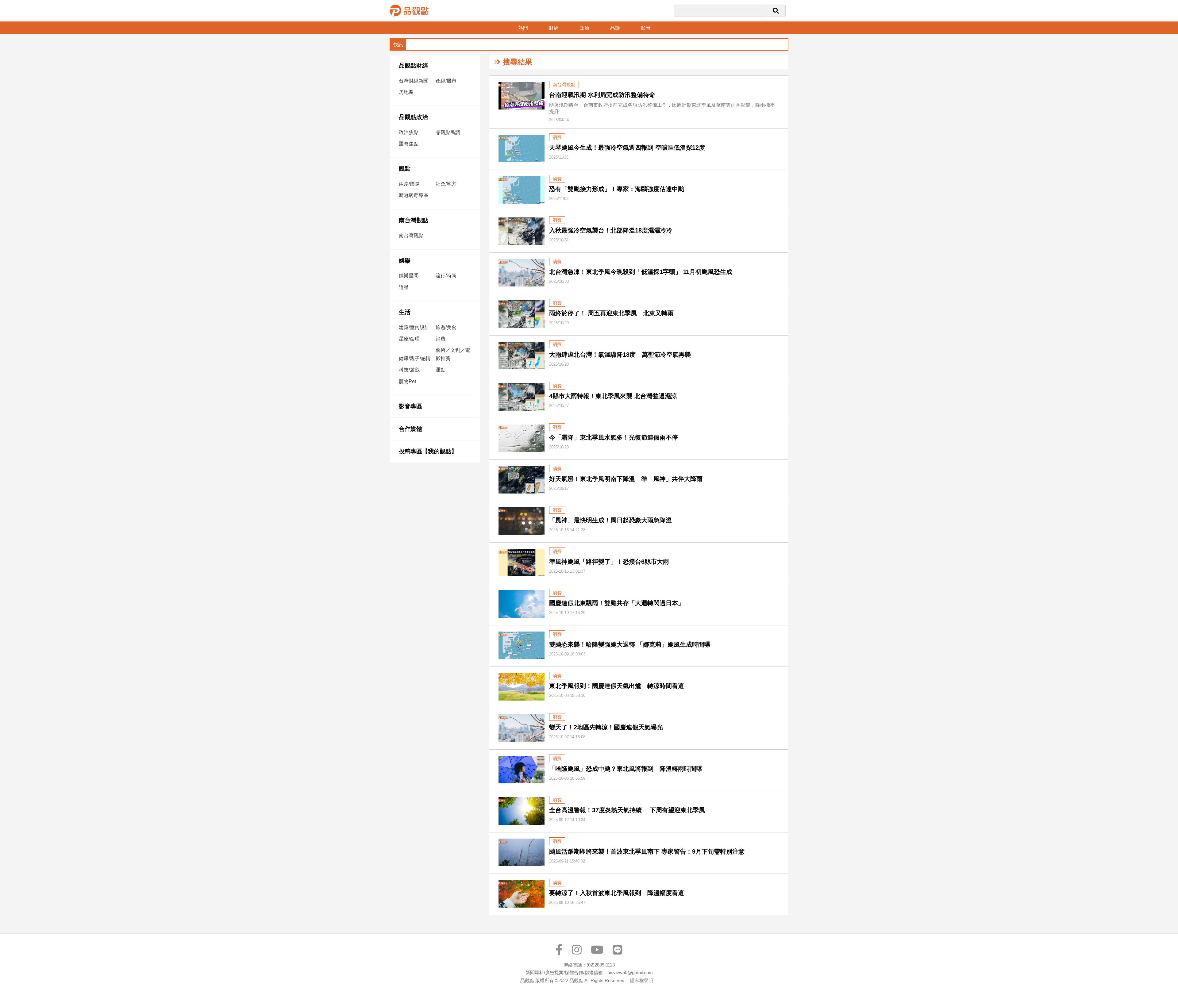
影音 (646, 28)
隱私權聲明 (641, 980)
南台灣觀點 (413, 220)
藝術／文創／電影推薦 (453, 354)
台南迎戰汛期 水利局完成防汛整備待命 (602, 94)
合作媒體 (410, 429)
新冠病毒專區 (413, 195)
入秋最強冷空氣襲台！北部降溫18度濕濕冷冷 (610, 230)
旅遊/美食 (446, 327)
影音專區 (410, 406)
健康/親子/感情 (415, 358)
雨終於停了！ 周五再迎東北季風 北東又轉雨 (611, 313)
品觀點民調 (448, 132)
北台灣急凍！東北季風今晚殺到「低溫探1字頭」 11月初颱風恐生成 (640, 271)
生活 (404, 312)
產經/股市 (446, 80)
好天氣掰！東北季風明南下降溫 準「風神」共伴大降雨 (626, 478)
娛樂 (404, 260)
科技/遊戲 (409, 369)
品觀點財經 (413, 65)
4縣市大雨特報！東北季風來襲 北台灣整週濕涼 (613, 396)
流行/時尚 (446, 275)
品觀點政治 (413, 117)
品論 (615, 28)
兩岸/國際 (409, 183)
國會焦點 (408, 143)
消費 (440, 338)
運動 (440, 369)
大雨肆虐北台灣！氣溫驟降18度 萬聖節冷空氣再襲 (620, 354)
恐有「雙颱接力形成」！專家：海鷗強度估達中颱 (616, 189)
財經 (554, 28)
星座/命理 (409, 338)
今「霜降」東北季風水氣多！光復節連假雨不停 (613, 437)
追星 (404, 287)
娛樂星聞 (408, 275)
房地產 (406, 92)
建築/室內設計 (414, 327)
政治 (584, 28)
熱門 (523, 28)
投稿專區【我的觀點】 (428, 451)
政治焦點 (408, 132)
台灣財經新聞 (413, 80)
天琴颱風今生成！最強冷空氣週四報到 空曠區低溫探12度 (627, 147)
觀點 (404, 168)
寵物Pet (407, 381)
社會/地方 (446, 183)
